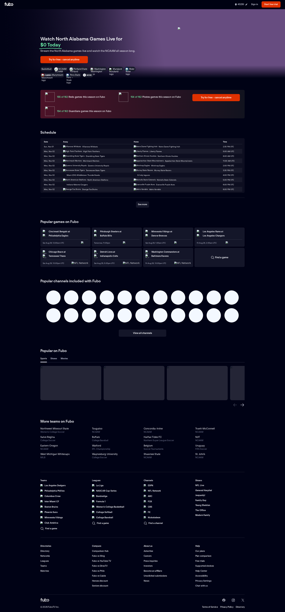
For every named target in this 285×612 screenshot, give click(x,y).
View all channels (142, 333)
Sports (43, 358)
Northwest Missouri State (54, 428)
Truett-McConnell (205, 428)
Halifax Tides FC (153, 437)
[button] (235, 405)
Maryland (117, 69)
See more (142, 204)
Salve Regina (47, 437)
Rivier (131, 69)
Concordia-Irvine (153, 428)
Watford (96, 445)
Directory (240, 607)
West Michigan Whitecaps (55, 454)
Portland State (80, 69)
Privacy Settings (203, 581)
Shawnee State (152, 454)
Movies (64, 358)
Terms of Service (210, 607)
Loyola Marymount (54, 75)
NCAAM (62, 69)
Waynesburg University (105, 454)
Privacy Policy (226, 607)
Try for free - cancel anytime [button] (64, 59)
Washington (100, 69)
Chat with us (201, 586)
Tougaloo (97, 428)
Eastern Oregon (49, 445)
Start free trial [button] (271, 4)
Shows (53, 358)
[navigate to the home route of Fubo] (8, 4)
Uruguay (200, 445)
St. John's (200, 454)
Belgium (148, 445)
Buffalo (96, 437)
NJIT (197, 437)
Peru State (75, 75)
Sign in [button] (254, 4)
